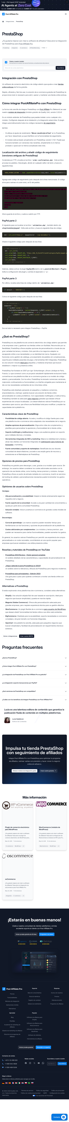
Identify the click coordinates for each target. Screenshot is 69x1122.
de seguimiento (49, 123)
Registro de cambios (34, 1000)
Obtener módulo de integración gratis (24, 771)
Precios (12, 994)
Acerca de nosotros (57, 993)
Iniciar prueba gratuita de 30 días (26, 934)
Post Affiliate (44, 109)
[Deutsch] (3, 1083)
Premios (56, 996)
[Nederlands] (23, 1083)
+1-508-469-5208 (11, 1067)
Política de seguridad (42, 1090)
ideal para (24, 363)
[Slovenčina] (32, 1083)
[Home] (3, 21)
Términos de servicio (27, 1090)
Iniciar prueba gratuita (26, 1047)
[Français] (13, 1083)
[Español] (10, 1083)
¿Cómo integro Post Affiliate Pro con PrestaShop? (19, 666)
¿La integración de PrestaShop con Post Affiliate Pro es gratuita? (24, 674)
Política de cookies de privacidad (30, 1093)
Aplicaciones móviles (12, 1005)
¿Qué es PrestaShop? (9, 658)
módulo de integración (16, 112)
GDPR (45, 1093)
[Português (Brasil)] (29, 1083)
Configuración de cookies (57, 1093)
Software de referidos (34, 1035)
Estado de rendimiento (34, 1004)
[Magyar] (16, 1083)
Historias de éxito (57, 1000)
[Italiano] (19, 1083)
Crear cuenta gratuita (47, 771)
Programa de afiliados (56, 1004)
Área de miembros (34, 996)
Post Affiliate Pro (26, 44)
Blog (12, 1017)
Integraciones (10, 21)
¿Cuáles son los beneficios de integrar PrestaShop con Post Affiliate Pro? (27, 699)
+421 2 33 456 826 (11, 1060)
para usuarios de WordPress (55, 609)
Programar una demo (46, 934)
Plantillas (12, 1021)
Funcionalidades (12, 997)
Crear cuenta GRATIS (26, 636)
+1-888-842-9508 (11, 1064)
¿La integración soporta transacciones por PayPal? (19, 683)
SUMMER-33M (11, 8)
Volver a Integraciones (10, 636)
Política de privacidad (57, 1090)
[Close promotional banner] (67, 2)
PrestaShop (19, 21)
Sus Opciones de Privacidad (44, 1095)
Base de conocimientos (34, 993)
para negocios (33, 399)
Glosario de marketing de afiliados (12, 1030)
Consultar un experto (43, 1047)
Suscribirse (60, 68)
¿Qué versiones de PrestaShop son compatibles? (19, 691)
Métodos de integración (12, 1001)
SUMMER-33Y (28, 8)
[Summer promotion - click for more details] (34, 5)
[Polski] (26, 1083)
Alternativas (12, 1008)
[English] (6, 1083)
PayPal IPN (30, 269)
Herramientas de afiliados (34, 1039)
